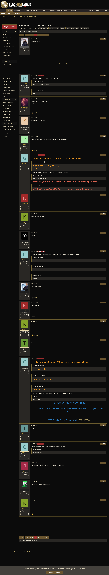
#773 (104, 321)
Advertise (26, 10)
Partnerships (73, 10)
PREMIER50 (84, 420)
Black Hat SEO (7, 40)
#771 (104, 283)
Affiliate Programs (8, 102)
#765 (104, 136)
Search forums (18, 13)
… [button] (27, 35)
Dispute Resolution (8, 126)
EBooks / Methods (8, 70)
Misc (4, 76)
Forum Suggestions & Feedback (9, 130)
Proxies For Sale (7, 79)
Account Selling (7, 64)
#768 (104, 214)
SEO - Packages (7, 85)
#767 (104, 195)
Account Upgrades (62, 10)
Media (43, 10)
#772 (104, 302)
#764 (104, 117)
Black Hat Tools (7, 52)
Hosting (5, 73)
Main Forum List (7, 37)
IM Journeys (6, 108)
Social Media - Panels (9, 90)
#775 (104, 358)
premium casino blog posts (72, 28)
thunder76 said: (37, 396)
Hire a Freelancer (7, 105)
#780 (104, 500)
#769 (104, 232)
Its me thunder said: (38, 162)
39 (36, 35)
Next (45, 35)
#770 (104, 251)
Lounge (5, 137)
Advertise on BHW (63, 63)
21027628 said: (37, 185)
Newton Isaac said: (38, 257)
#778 (104, 462)
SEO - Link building (8, 82)
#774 (104, 340)
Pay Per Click (6, 114)
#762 (104, 75)
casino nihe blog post (54, 28)
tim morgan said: (37, 450)
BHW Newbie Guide (8, 46)
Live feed (3, 13)
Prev (22, 35)
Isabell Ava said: (37, 90)
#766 (104, 155)
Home (3, 10)
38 (33, 35)
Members (51, 10)
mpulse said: (36, 275)
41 (41, 35)
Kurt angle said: (37, 266)
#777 (104, 444)
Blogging (5, 49)
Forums (10, 10)
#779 (104, 481)
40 (38, 35)
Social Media (6, 55)
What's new (34, 10)
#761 (104, 39)
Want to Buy (6, 120)
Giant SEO (23, 28)
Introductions (6, 134)
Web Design (6, 93)
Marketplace (17, 10)
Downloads (6, 58)
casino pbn (62, 28)
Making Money (7, 111)
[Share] (101, 39)
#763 (104, 99)
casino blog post (44, 28)
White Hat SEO (7, 43)
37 (30, 35)
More (4, 96)
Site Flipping (6, 117)
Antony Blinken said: (38, 81)
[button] (39, 10)
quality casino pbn (84, 28)
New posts (10, 13)
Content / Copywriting (9, 67)
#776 (104, 425)
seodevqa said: (37, 175)
